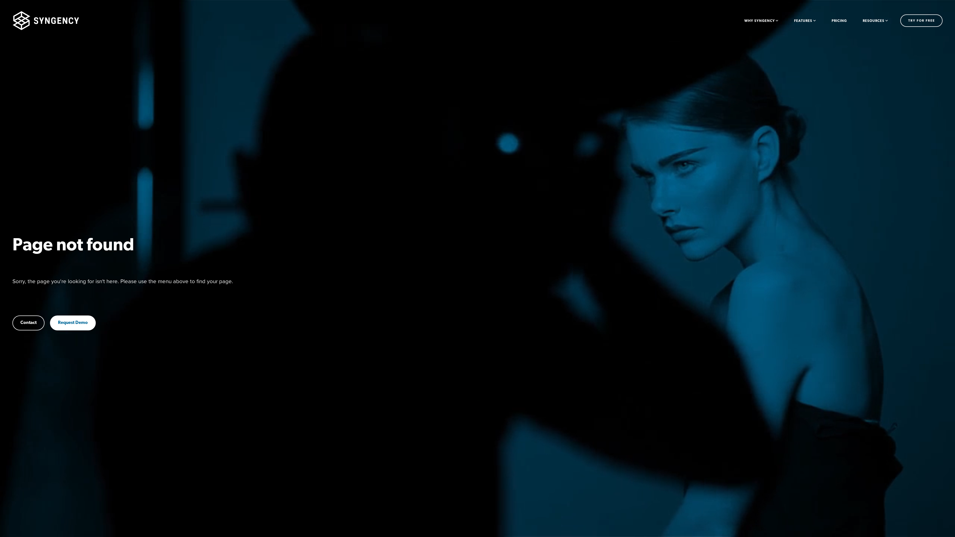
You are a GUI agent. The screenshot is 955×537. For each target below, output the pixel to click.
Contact (28, 323)
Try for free (921, 20)
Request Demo (73, 323)
